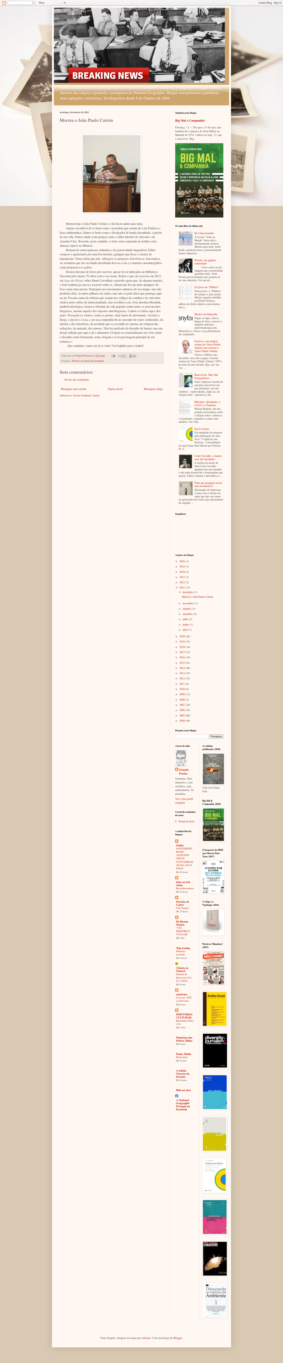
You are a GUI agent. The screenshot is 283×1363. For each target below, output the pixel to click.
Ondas (180, 845)
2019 (182, 641)
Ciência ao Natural (182, 969)
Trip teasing (183, 948)
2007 (182, 705)
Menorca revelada (180, 952)
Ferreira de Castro (182, 903)
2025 (182, 566)
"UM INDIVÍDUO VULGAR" (183, 931)
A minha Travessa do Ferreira (182, 1073)
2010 (182, 689)
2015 (182, 663)
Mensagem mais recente (73, 389)
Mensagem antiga (153, 389)
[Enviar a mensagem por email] (120, 356)
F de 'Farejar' (182, 908)
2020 (182, 636)
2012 (182, 678)
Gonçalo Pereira (184, 771)
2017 (182, 652)
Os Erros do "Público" (206, 287)
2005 (182, 715)
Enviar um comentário (76, 379)
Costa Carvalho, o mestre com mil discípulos (208, 457)
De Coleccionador (204, 233)
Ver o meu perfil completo (184, 800)
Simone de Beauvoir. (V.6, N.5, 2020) (184, 977)
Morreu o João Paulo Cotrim (197, 597)
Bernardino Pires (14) (184, 1022)
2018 (182, 647)
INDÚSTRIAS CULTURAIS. (184, 1015)
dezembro (188, 592)
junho (186, 624)
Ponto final (182, 1057)
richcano (146, 1338)
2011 (182, 684)
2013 (182, 673)
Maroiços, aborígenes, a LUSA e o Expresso (207, 403)
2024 (182, 572)
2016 (182, 657)
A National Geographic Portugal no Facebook (183, 1104)
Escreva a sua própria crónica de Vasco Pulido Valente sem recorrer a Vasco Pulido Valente (207, 346)
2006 (182, 710)
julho (186, 619)
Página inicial (115, 389)
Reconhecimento (185, 888)
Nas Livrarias (201, 429)
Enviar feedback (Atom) (86, 395)
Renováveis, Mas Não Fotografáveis (206, 376)
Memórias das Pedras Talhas (184, 1039)
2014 (182, 668)
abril (185, 630)
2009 (182, 694)
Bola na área (183, 1090)
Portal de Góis (186, 821)
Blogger (178, 1338)
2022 (182, 582)
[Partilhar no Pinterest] (134, 356)
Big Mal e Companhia (190, 120)
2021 (182, 587)
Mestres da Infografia (205, 314)
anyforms (181, 994)
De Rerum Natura (182, 923)
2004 (182, 720)
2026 (182, 561)
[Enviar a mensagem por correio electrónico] (113, 355)
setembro (188, 614)
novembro (188, 603)
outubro (187, 608)
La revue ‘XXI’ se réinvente (184, 999)
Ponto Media (183, 1054)
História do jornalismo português (88, 360)
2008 (182, 699)
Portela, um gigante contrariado (205, 261)
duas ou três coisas (183, 883)
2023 (182, 577)
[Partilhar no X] (127, 356)
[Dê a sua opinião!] (124, 356)
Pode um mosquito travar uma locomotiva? (208, 484)
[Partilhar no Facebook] (131, 356)
